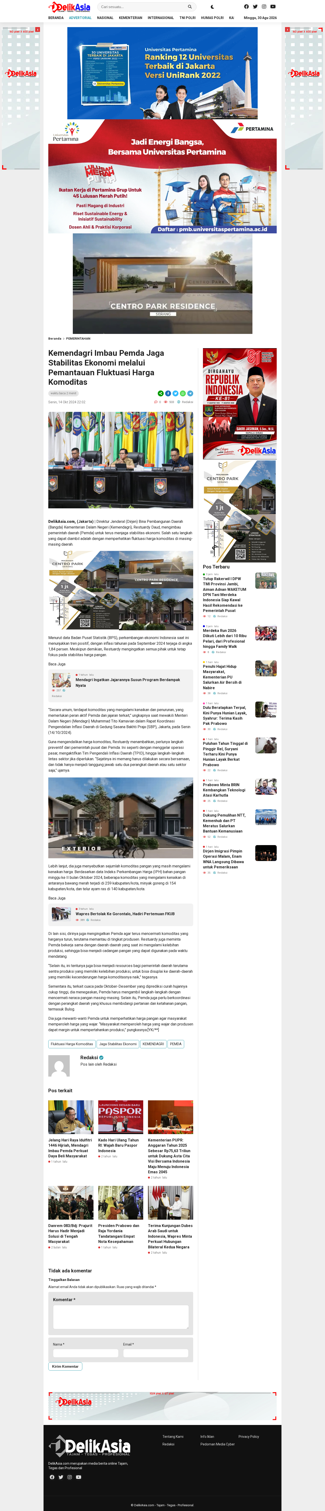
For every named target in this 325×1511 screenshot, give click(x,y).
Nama (58, 1344)
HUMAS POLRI (212, 18)
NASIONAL (105, 18)
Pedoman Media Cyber (218, 1444)
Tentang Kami (172, 1437)
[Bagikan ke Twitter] (175, 393)
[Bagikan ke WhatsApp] (183, 393)
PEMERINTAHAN (78, 338)
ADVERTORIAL (80, 18)
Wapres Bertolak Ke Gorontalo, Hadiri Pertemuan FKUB (125, 914)
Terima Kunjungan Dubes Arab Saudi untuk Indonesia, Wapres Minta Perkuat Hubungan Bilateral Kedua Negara (170, 1236)
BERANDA (56, 18)
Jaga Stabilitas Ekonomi (118, 1044)
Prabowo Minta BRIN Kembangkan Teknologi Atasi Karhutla (224, 790)
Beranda (54, 338)
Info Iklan (207, 1437)
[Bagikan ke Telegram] (190, 393)
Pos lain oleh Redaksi (98, 1064)
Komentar (64, 1299)
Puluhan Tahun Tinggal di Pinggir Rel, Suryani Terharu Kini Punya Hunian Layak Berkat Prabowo (225, 754)
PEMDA (176, 1044)
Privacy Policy (249, 1437)
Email (128, 1344)
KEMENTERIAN (130, 18)
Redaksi (168, 1444)
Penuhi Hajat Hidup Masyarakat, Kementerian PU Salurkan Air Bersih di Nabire (222, 677)
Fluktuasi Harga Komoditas (72, 1044)
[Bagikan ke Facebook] (168, 393)
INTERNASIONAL (161, 18)
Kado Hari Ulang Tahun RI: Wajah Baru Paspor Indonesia (118, 1145)
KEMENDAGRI (153, 1044)
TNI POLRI (187, 18)
